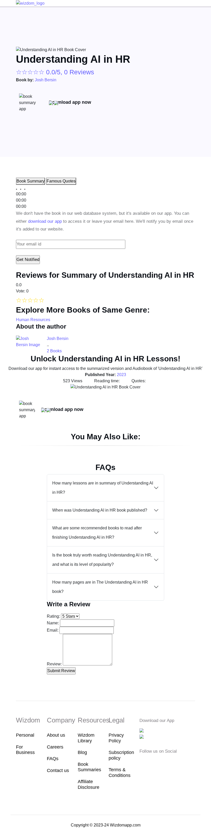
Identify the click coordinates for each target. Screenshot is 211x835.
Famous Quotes (61, 181)
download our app (45, 221)
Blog (82, 752)
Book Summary (30, 181)
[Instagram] (158, 762)
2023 (121, 374)
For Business (25, 749)
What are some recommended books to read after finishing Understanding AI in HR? (97, 532)
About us (56, 735)
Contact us (58, 770)
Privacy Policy (116, 738)
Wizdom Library (86, 738)
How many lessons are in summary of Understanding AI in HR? (102, 488)
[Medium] (150, 762)
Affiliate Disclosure (88, 784)
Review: (54, 664)
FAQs (52, 758)
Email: (52, 630)
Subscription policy (121, 755)
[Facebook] (142, 762)
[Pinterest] (173, 762)
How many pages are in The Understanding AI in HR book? (100, 587)
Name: (53, 623)
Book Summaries (89, 767)
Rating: (53, 616)
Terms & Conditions (119, 772)
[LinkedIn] (166, 762)
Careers (55, 747)
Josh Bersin (45, 80)
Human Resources (33, 319)
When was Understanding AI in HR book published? (99, 510)
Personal (25, 735)
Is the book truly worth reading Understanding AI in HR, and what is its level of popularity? (102, 560)
